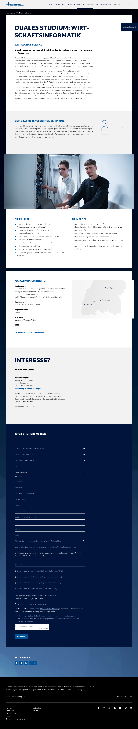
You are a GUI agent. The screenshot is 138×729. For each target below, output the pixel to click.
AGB (8, 716)
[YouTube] (109, 708)
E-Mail (31, 663)
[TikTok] (126, 708)
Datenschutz (11, 713)
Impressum (10, 710)
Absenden (21, 636)
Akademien (36, 708)
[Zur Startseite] (15, 4)
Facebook (16, 663)
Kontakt (9, 708)
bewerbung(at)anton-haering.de (28, 388)
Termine (35, 710)
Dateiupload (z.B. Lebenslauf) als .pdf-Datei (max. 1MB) (39, 577)
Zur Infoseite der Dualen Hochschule (29, 332)
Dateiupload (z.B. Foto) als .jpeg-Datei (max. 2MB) (37, 588)
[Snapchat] (115, 708)
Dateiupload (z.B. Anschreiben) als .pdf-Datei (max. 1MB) (40, 571)
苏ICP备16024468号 (124, 696)
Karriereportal (11, 13)
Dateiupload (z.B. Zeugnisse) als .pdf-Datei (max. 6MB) (39, 583)
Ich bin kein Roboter (26, 626)
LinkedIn (26, 663)
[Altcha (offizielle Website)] (47, 626)
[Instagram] (104, 708)
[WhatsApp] (120, 708)
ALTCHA (46, 628)
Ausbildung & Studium (24, 13)
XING (21, 663)
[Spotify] (131, 708)
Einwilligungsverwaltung (15, 719)
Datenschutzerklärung (49, 609)
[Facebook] (99, 708)
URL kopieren (35, 663)
